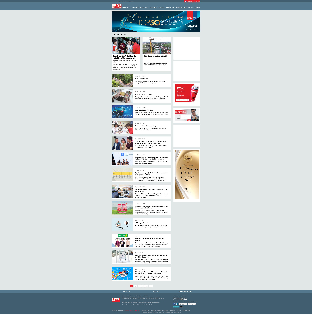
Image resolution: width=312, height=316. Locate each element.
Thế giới (190, 7)
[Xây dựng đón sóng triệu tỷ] (157, 45)
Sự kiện (156, 291)
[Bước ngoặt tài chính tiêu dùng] (122, 127)
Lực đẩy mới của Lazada (143, 94)
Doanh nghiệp (169, 312)
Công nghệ (153, 310)
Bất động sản (170, 7)
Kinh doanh (145, 310)
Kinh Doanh (126, 7)
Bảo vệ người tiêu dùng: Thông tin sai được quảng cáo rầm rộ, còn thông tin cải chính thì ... (152, 272)
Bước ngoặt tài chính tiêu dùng (145, 126)
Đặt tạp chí (196, 1)
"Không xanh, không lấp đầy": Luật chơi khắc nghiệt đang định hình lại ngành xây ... (150, 142)
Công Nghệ (135, 7)
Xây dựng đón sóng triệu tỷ (155, 56)
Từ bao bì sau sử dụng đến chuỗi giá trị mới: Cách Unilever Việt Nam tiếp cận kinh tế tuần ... (151, 158)
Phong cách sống (147, 312)
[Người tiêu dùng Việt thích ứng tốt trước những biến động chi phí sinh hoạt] (122, 174)
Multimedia (177, 312)
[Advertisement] (187, 136)
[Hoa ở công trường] (122, 80)
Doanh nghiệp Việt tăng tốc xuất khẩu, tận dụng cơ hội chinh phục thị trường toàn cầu (124, 59)
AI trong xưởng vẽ (141, 223)
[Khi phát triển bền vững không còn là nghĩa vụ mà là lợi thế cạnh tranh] (122, 257)
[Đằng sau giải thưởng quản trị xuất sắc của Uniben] (122, 240)
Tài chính (179, 310)
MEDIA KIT (126, 291)
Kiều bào (161, 312)
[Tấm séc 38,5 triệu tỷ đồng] (122, 111)
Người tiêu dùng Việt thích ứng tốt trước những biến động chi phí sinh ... (151, 173)
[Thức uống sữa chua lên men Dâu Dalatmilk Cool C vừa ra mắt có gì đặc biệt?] (122, 207)
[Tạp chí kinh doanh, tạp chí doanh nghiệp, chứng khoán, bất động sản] (116, 6)
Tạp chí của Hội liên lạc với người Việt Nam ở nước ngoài (123, 1)
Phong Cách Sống (181, 7)
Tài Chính (161, 7)
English (189, 1)
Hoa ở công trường (141, 79)
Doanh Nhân (144, 7)
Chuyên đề (153, 7)
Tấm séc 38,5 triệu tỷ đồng (144, 110)
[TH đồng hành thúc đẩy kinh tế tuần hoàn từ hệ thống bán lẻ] (122, 191)
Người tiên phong (162, 310)
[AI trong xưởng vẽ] (122, 224)
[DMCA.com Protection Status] (178, 306)
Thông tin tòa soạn (185, 291)
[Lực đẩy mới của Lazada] (122, 96)
